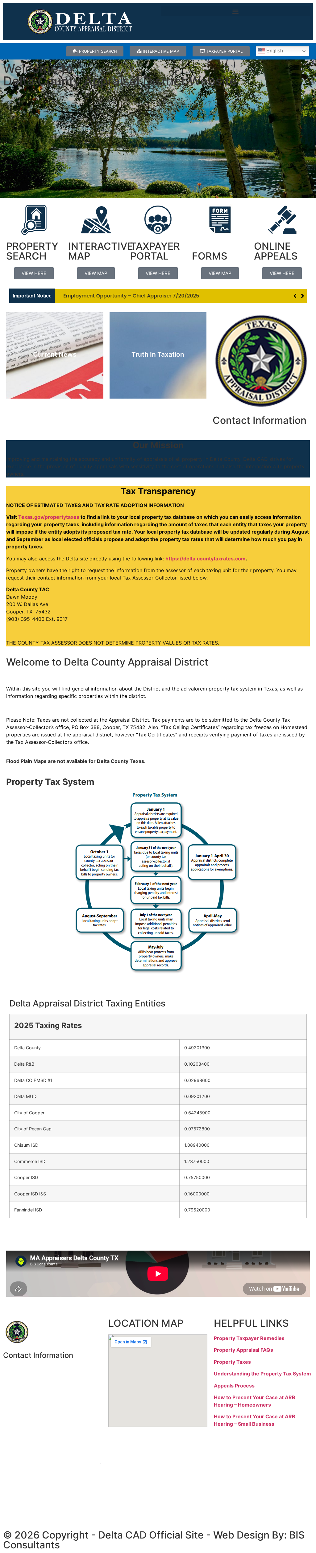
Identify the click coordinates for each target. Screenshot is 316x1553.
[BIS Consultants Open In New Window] (158, 1487)
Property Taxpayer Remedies (249, 1338)
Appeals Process (234, 1386)
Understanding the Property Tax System (262, 1374)
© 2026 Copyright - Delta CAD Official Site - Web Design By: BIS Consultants (154, 1540)
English (274, 50)
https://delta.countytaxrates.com (205, 558)
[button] (235, 11)
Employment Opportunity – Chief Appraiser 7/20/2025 (126, 295)
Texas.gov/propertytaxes (48, 517)
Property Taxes (232, 1362)
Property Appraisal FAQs (243, 1350)
